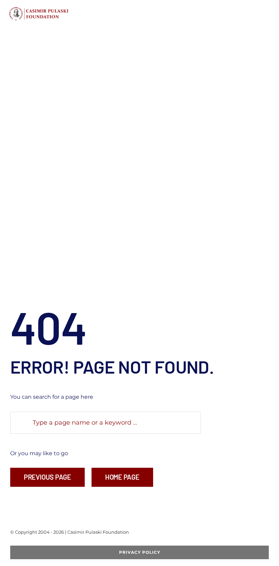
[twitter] (23, 543)
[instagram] (45, 543)
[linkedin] (56, 543)
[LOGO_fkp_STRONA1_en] (52, 9)
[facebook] (12, 543)
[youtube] (34, 543)
